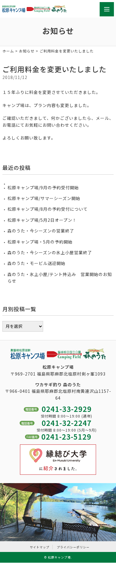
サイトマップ (39, 547)
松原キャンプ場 (59, 557)
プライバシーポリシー (73, 547)
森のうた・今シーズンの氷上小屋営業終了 (49, 252)
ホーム (8, 50)
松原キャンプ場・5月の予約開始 (40, 242)
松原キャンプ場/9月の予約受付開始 (43, 187)
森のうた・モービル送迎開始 (36, 263)
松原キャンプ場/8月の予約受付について (47, 209)
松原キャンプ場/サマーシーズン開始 (43, 198)
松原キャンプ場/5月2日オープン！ (42, 220)
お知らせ (27, 50)
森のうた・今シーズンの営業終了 (40, 231)
